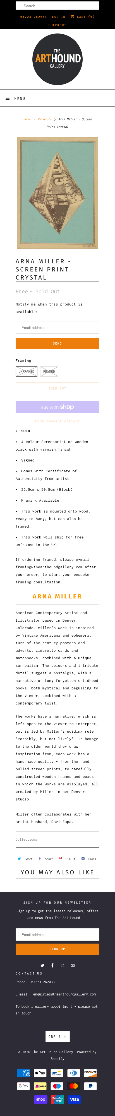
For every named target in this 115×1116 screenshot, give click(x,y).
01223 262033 (33, 16)
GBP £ (55, 1036)
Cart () (85, 16)
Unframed (26, 371)
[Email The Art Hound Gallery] (72, 965)
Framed (49, 371)
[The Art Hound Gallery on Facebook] (52, 965)
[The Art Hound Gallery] (57, 59)
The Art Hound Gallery (52, 1052)
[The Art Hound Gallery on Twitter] (42, 965)
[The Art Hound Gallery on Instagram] (62, 965)
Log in (59, 16)
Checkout (57, 25)
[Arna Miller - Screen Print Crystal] (57, 193)
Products (44, 119)
